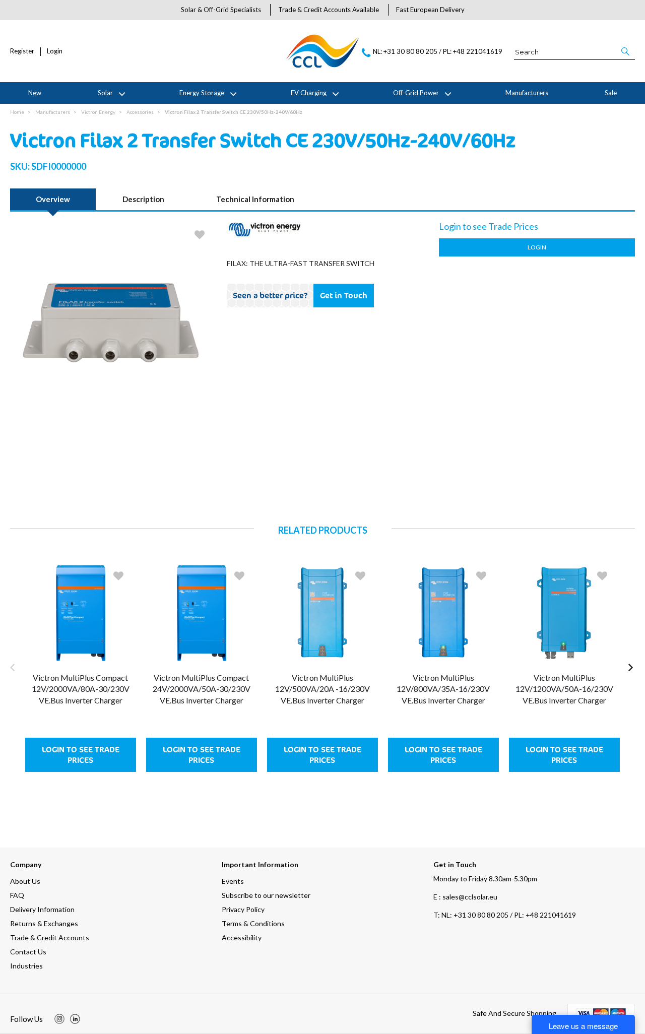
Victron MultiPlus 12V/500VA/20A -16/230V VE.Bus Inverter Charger (322, 689)
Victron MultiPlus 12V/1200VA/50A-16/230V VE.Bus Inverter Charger (564, 689)
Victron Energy (98, 112)
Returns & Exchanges (44, 923)
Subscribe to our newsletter (266, 895)
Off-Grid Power (416, 93)
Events (233, 881)
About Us (25, 881)
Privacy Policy (243, 909)
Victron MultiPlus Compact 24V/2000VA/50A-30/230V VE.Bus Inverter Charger (201, 689)
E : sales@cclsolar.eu (465, 896)
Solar (105, 93)
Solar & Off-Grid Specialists (221, 10)
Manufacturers (526, 93)
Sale (611, 93)
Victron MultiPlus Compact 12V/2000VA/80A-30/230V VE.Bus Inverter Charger (81, 689)
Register (22, 51)
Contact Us (28, 951)
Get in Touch (343, 295)
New (34, 93)
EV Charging (309, 93)
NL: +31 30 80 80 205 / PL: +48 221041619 (504, 915)
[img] (59, 1019)
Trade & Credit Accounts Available (328, 10)
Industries (26, 965)
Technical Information (255, 199)
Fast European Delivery (430, 10)
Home (17, 112)
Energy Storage (201, 93)
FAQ (17, 895)
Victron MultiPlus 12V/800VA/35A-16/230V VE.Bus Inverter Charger (443, 689)
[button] (626, 51)
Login (54, 51)
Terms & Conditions (253, 923)
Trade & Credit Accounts (49, 937)
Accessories (140, 112)
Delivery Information (42, 909)
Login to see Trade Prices (80, 754)
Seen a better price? (270, 295)
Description (143, 199)
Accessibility (242, 937)
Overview (53, 199)
